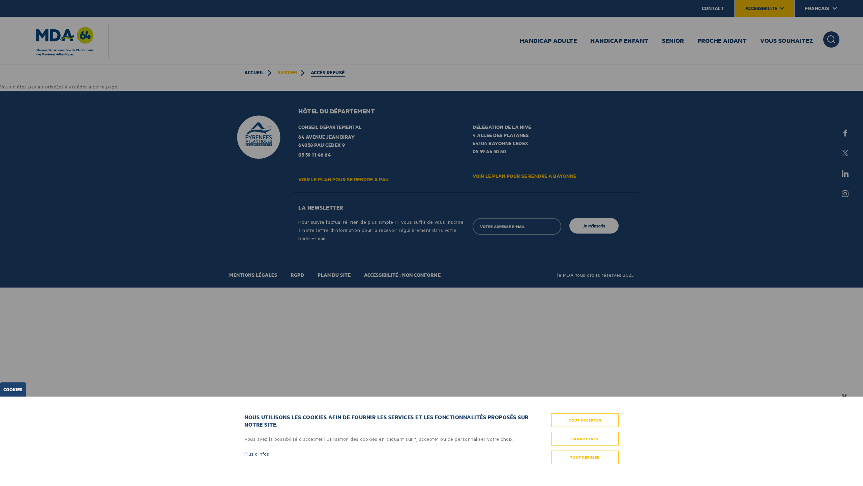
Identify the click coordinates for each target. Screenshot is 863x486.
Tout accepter (585, 420)
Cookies (13, 389)
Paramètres (584, 438)
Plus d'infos (256, 454)
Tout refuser (585, 457)
